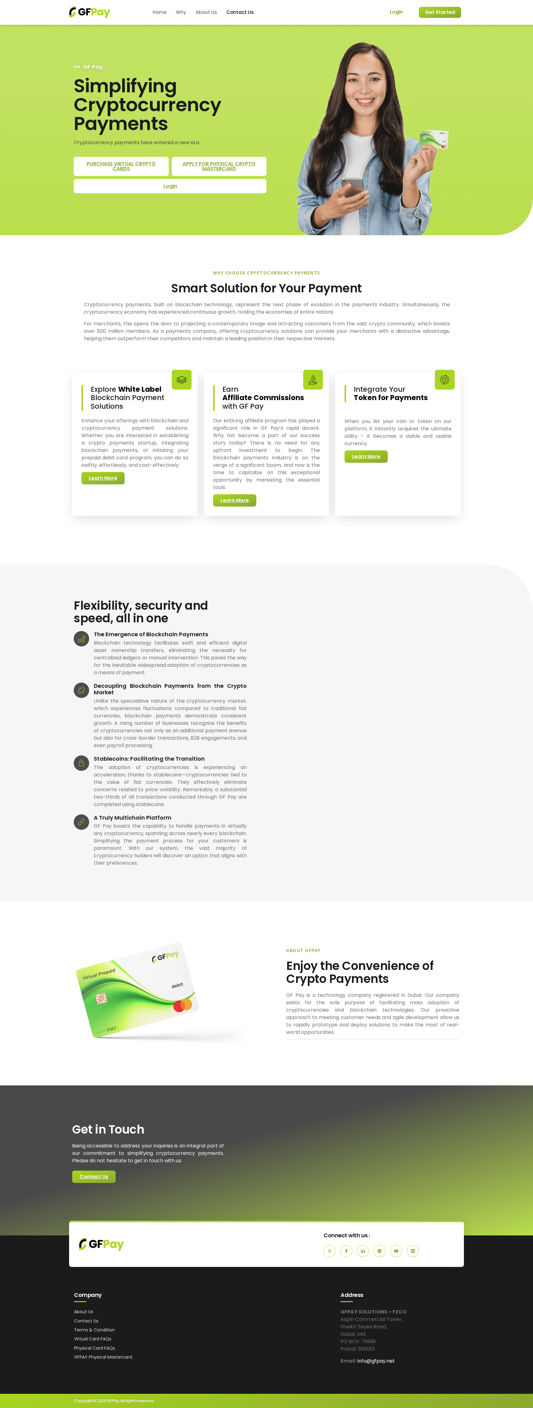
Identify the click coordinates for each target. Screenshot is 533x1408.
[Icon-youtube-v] (396, 1251)
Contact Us (240, 12)
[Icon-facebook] (346, 1251)
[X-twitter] (330, 1251)
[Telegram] (380, 1251)
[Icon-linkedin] (363, 1251)
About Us (206, 12)
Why (181, 12)
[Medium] (413, 1251)
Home (160, 12)
